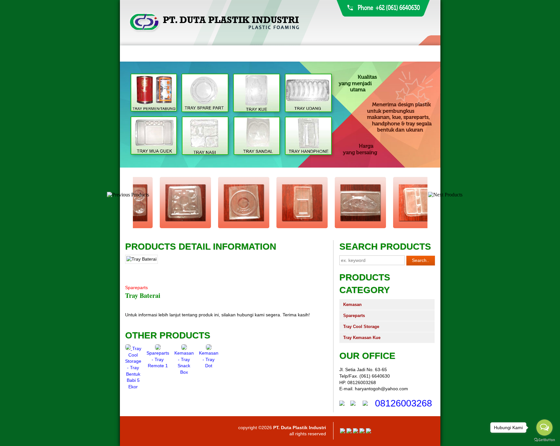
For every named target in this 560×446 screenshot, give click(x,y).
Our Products (208, 53)
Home (132, 53)
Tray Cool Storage (361, 326)
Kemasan (352, 304)
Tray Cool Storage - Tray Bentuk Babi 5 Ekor (133, 367)
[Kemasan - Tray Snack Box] (184, 348)
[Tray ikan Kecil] (338, 226)
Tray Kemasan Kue (361, 337)
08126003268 (403, 403)
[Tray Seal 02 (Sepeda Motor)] (397, 226)
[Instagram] (368, 431)
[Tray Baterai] (280, 226)
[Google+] (355, 431)
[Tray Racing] (222, 226)
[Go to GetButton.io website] (544, 439)
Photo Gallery (252, 53)
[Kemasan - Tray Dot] (209, 348)
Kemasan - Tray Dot (208, 359)
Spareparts (354, 315)
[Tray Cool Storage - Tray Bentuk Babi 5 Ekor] (128, 348)
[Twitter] (349, 431)
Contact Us (294, 53)
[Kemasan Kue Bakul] (163, 226)
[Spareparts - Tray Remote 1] (158, 348)
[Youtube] (362, 431)
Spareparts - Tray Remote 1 (157, 359)
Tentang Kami (165, 53)
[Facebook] (342, 431)
